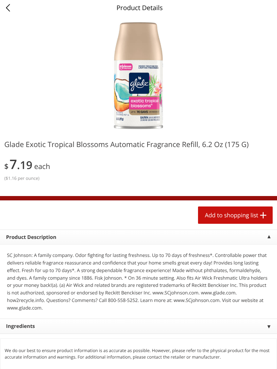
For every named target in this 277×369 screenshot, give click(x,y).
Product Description (31, 237)
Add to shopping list (231, 215)
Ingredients (20, 326)
